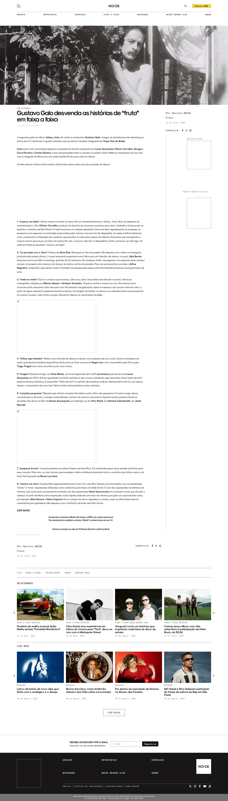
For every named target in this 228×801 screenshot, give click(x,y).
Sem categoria (24, 108)
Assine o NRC (201, 6)
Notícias (85, 622)
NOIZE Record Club (41, 622)
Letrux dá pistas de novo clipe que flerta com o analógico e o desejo (87, 690)
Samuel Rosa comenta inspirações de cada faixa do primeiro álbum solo (187, 628)
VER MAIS (114, 712)
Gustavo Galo (82, 573)
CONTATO (67, 786)
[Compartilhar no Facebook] (183, 130)
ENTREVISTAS (50, 14)
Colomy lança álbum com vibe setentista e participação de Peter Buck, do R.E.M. (87, 629)
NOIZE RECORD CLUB (176, 14)
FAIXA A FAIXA (112, 14)
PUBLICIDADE (132, 786)
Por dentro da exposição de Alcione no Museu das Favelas (186, 690)
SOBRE (208, 14)
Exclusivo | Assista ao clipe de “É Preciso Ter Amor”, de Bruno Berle (81, 529)
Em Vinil (21, 685)
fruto (68, 573)
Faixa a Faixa (24, 622)
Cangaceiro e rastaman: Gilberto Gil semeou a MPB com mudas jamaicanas (81, 517)
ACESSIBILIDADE (114, 786)
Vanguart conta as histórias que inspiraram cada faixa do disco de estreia (37, 629)
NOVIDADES (142, 14)
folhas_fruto (53, 573)
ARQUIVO (21, 14)
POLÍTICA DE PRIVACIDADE (88, 786)
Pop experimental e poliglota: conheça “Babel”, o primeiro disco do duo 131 (81, 520)
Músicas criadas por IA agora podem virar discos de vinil (39, 690)
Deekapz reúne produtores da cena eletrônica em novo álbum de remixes (137, 628)
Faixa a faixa (33, 573)
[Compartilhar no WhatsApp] (190, 130)
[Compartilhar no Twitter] (186, 130)
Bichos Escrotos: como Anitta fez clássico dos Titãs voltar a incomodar (137, 690)
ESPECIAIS (80, 14)
